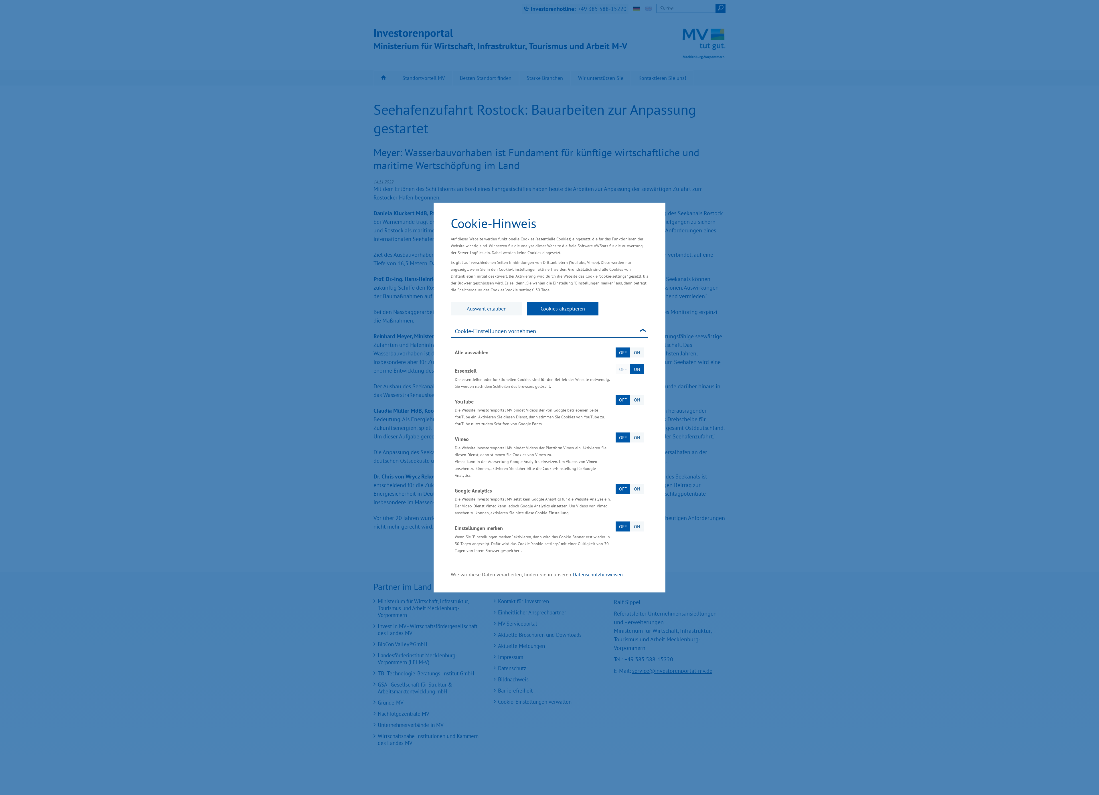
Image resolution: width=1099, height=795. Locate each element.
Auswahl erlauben (487, 308)
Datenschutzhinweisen (598, 574)
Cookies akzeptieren (563, 308)
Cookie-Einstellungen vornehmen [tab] (495, 331)
